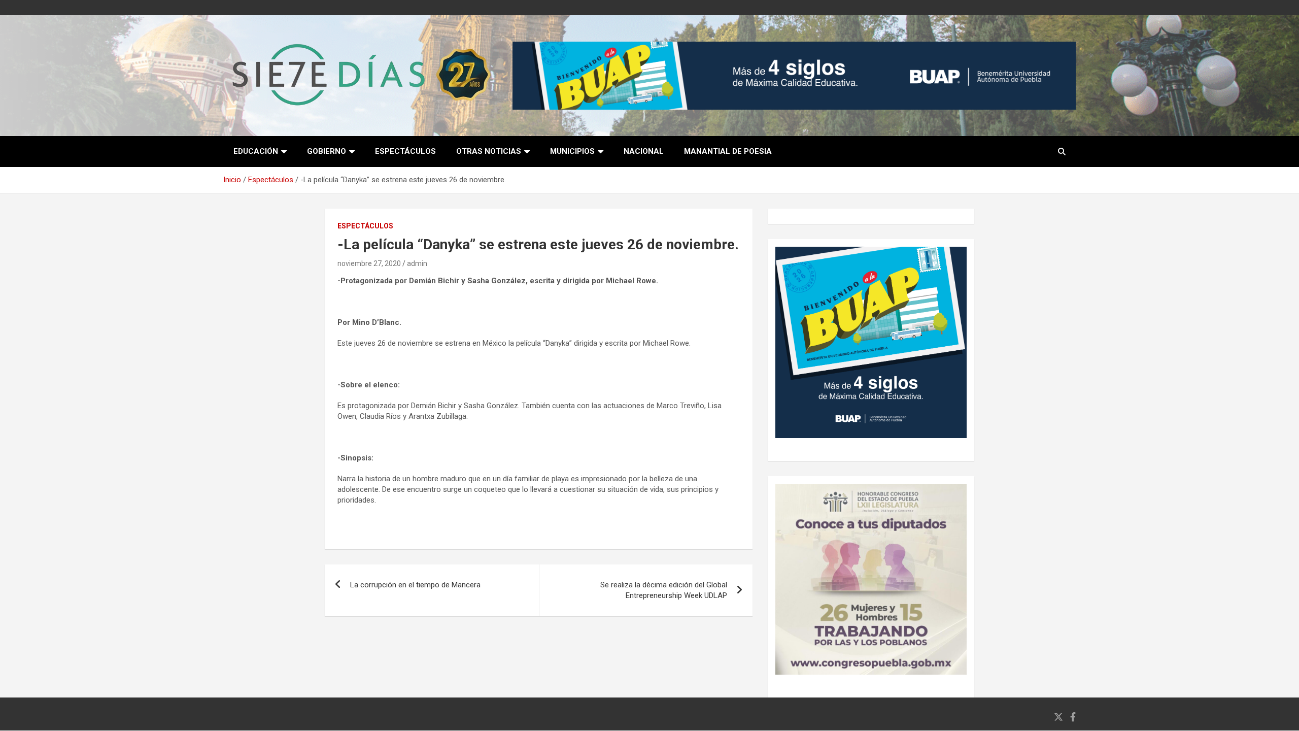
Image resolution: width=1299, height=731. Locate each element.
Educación (255, 151)
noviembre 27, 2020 (369, 263)
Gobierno (326, 151)
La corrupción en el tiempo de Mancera (415, 584)
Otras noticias (488, 151)
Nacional (644, 151)
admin (417, 263)
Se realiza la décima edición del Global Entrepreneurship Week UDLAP (663, 590)
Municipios (572, 151)
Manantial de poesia (728, 151)
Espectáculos (405, 151)
